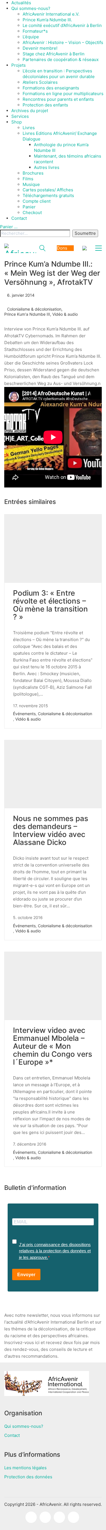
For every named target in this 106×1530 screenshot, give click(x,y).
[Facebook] (31, 1517)
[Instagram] (45, 1517)
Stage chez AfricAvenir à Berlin (54, 53)
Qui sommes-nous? (30, 8)
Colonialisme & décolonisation (34, 309)
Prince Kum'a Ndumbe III (27, 314)
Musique (31, 184)
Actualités (21, 2)
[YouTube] (73, 1517)
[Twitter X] (59, 1517)
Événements (24, 713)
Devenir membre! (40, 48)
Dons (62, 248)
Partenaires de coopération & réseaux (61, 59)
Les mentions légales (25, 1467)
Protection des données (28, 1476)
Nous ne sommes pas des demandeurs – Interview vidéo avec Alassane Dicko (50, 830)
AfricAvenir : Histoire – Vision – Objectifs (63, 42)
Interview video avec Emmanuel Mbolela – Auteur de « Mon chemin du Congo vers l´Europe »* (52, 1046)
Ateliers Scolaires (40, 82)
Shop (16, 122)
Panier (29, 207)
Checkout (32, 212)
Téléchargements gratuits (48, 195)
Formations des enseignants (51, 88)
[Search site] (42, 249)
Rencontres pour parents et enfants (58, 99)
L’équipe (31, 36)
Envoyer (26, 1274)
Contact (19, 218)
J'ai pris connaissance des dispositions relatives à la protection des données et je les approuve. (55, 1251)
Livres (29, 127)
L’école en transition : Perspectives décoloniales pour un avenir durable (59, 73)
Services (20, 116)
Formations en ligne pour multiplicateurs (63, 93)
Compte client (37, 201)
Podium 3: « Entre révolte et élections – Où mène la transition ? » (50, 605)
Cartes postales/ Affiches (48, 189)
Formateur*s (35, 31)
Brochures (33, 173)
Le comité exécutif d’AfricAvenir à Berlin (62, 25)
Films (28, 178)
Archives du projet (29, 110)
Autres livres (46, 167)
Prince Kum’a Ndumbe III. (47, 19)
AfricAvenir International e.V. (51, 14)
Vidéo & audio (65, 314)
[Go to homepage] (20, 248)
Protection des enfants (45, 105)
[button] (98, 248)
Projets (18, 65)
